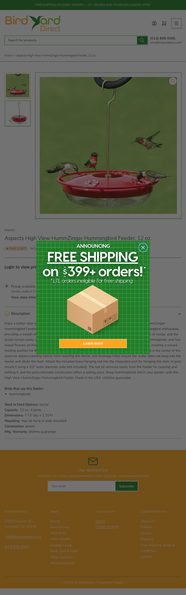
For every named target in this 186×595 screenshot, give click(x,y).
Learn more (93, 343)
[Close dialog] (143, 248)
